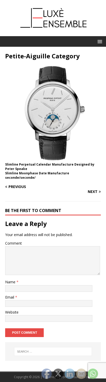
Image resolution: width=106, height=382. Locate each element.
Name (10, 281)
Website (12, 312)
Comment (13, 243)
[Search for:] (53, 351)
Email (10, 297)
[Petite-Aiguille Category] (53, 158)
